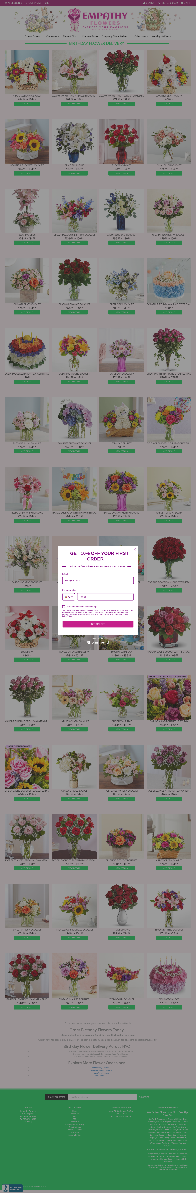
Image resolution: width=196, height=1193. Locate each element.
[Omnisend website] (98, 641)
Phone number (69, 590)
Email (65, 574)
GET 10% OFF (98, 624)
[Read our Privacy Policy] (132, 610)
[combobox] (68, 596)
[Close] (135, 549)
